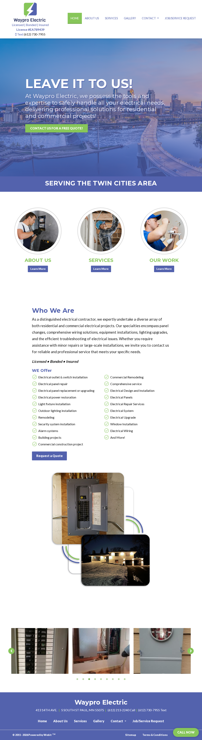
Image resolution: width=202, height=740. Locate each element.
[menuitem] (75, 18)
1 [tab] (77, 679)
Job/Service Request (180, 18)
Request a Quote (49, 456)
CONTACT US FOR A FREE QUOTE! (56, 128)
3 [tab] (89, 679)
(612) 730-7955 (34, 34)
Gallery (130, 18)
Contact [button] (149, 18)
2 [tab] (83, 679)
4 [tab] (95, 679)
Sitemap (130, 734)
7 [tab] (113, 679)
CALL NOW (186, 732)
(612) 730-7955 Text (152, 710)
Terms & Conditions (155, 734)
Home (76, 18)
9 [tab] (125, 679)
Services (111, 18)
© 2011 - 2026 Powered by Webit (33, 734)
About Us (92, 18)
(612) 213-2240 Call (121, 710)
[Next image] (190, 651)
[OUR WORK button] (164, 231)
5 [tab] (101, 679)
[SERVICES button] (101, 231)
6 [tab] (107, 679)
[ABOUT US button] (37, 231)
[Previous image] (11, 651)
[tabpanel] (39, 651)
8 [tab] (119, 679)
